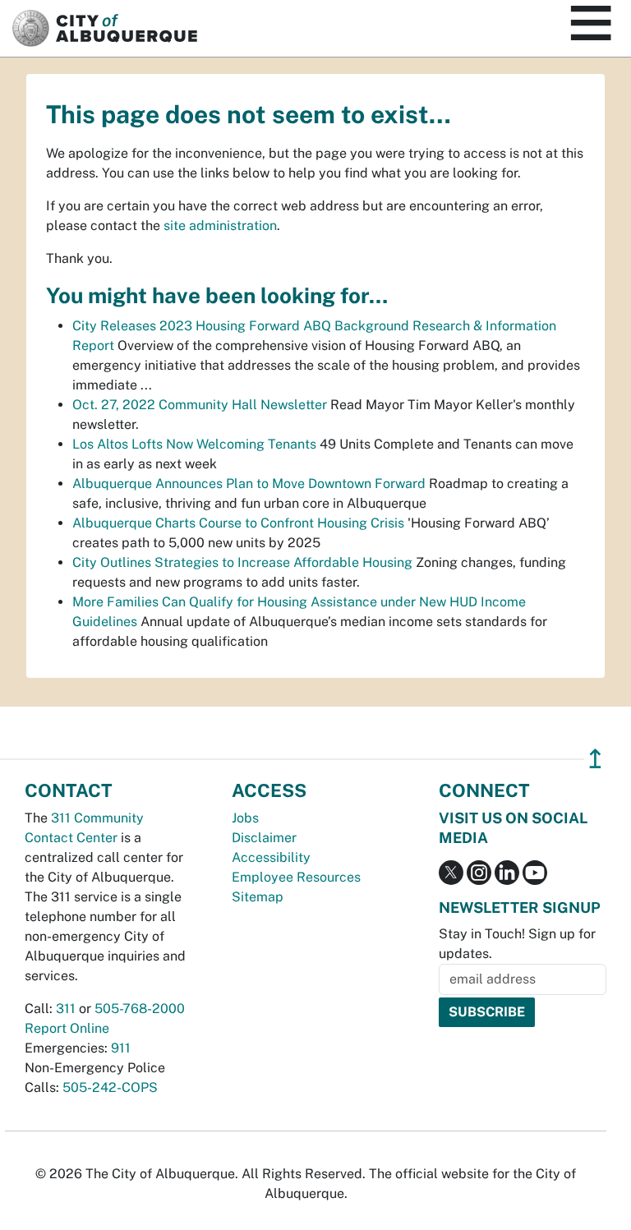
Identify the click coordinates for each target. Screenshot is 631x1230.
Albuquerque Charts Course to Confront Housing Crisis (238, 523)
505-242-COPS (110, 1087)
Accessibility (271, 857)
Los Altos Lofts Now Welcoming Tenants (194, 444)
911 (121, 1048)
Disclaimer (264, 837)
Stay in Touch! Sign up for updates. (517, 943)
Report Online (67, 1028)
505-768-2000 (139, 1008)
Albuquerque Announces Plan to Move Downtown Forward (249, 483)
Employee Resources (296, 877)
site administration (220, 225)
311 (66, 1008)
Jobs (245, 818)
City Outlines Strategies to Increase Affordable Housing (242, 562)
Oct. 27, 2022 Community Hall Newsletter (199, 404)
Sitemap (257, 897)
